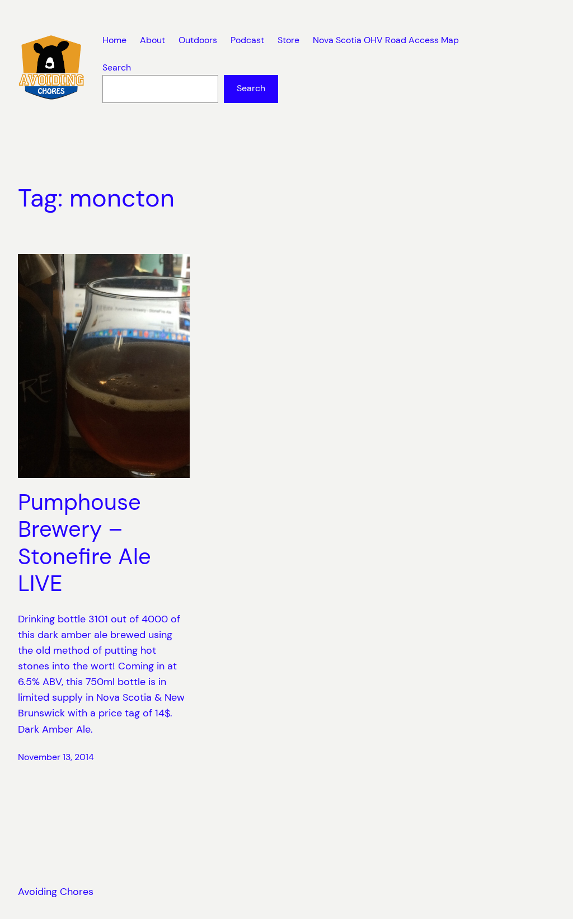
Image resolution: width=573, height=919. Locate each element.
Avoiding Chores (55, 891)
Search (116, 67)
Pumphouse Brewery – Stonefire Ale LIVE (84, 543)
